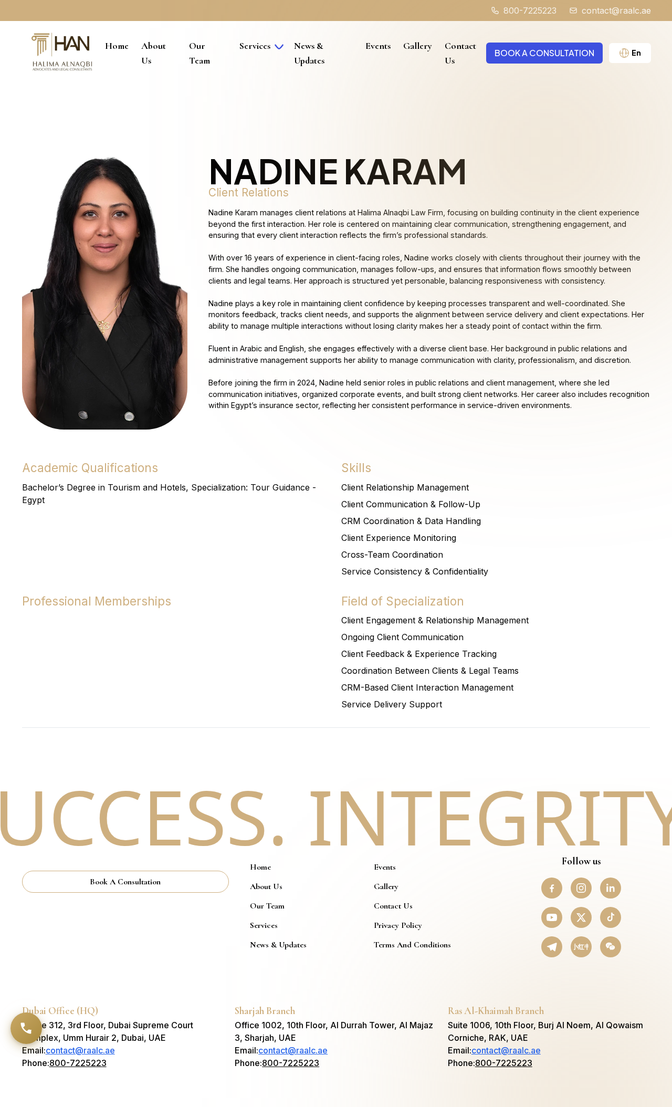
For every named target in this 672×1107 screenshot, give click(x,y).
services (254, 45)
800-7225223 (78, 1063)
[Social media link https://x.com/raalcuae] (581, 917)
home (117, 45)
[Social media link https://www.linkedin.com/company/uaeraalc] (610, 888)
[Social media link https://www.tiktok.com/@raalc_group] (610, 917)
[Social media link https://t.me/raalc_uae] (551, 946)
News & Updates (278, 944)
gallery (417, 45)
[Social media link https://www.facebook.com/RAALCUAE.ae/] (551, 888)
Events (378, 45)
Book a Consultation (544, 52)
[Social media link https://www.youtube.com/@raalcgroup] (551, 917)
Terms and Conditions (412, 944)
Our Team (267, 906)
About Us (266, 886)
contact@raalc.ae (80, 1050)
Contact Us (393, 906)
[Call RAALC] (26, 1028)
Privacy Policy (398, 925)
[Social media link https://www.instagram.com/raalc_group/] (581, 888)
